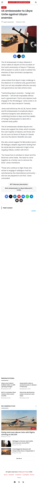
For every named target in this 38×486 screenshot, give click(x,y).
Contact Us (18, 475)
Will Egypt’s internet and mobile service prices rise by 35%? (22, 442)
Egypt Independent (9, 22)
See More (19, 458)
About (5, 475)
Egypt (3, 7)
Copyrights (26, 475)
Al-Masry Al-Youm (23, 472)
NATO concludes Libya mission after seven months (8, 394)
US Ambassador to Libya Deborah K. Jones (19, 189)
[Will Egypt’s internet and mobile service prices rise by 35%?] (6, 443)
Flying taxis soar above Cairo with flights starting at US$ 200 (18, 433)
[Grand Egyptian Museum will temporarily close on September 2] (6, 451)
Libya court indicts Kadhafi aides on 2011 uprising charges (8, 385)
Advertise (11, 475)
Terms (19, 477)
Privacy (32, 475)
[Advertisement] (19, 294)
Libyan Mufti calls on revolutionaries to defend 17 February (28, 385)
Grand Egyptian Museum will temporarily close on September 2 (23, 450)
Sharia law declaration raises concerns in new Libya (27, 394)
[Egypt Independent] (19, 2)
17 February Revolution (19, 184)
